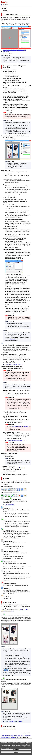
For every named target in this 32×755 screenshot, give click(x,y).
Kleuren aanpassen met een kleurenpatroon (17, 440)
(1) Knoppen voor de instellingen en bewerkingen (14, 50)
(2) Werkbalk (6, 51)
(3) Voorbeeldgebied (7, 53)
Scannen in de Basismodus (9, 728)
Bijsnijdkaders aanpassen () (14, 364)
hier (8, 745)
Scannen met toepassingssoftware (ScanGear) (12, 735)
